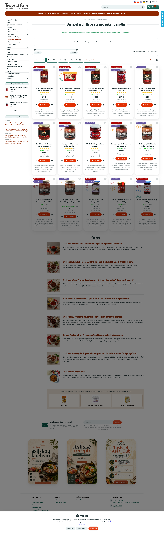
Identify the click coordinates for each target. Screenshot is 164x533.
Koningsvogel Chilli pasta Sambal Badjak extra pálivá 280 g (70, 202)
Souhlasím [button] (93, 528)
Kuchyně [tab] (88, 42)
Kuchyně (64, 13)
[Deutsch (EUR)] (143, 2)
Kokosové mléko (12, 62)
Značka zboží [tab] (76, 42)
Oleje (8, 52)
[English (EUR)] (140, 2)
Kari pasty (11, 34)
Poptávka (57, 500)
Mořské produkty (12, 69)
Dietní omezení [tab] (115, 42)
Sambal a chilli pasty (14, 39)
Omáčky (9, 27)
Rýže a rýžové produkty (14, 25)
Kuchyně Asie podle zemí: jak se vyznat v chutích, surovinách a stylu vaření (17, 123)
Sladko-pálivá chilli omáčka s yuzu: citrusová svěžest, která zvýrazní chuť (96, 298)
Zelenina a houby (12, 64)
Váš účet (154, 2)
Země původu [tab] (100, 42)
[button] (157, 7)
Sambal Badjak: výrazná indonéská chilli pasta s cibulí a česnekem (93, 335)
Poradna (57, 497)
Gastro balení (11, 76)
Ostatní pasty (12, 44)
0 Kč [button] (153, 7)
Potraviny (41, 13)
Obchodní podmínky (37, 500)
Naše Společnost (82, 497)
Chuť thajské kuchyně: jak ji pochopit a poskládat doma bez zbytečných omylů (16, 130)
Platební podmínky (37, 502)
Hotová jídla (10, 59)
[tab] (150, 60)
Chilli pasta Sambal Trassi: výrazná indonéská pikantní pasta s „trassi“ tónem (98, 262)
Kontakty (78, 500)
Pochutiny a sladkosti (13, 73)
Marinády (9, 57)
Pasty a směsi (11, 29)
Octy (8, 50)
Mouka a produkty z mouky (15, 54)
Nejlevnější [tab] (51, 60)
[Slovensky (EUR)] (138, 2)
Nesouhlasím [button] (82, 528)
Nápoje (9, 71)
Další (16, 110)
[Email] (147, 2)
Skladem (153, 51)
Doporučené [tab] (40, 60)
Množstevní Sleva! (140, 51)
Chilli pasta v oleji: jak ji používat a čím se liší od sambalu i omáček (92, 316)
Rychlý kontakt (117, 506)
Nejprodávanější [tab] (76, 60)
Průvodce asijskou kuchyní (116, 13)
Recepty (85, 13)
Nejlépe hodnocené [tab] (92, 60)
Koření (9, 47)
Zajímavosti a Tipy (98, 13)
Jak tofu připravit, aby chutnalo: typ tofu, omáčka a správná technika (16, 142)
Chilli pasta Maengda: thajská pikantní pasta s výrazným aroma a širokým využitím (100, 353)
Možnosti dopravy (37, 505)
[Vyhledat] (143, 7)
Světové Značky (76, 13)
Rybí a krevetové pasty (15, 37)
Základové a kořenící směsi (16, 32)
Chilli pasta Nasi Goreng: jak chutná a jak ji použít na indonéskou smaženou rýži (98, 280)
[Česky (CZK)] (135, 2)
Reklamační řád (36, 507)
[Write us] (111, 505)
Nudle (8, 22)
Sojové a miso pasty (14, 42)
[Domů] (16, 5)
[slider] (35, 50)
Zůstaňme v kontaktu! (60, 502)
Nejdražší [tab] (63, 60)
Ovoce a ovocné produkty (15, 66)
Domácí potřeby (53, 13)
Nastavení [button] (70, 528)
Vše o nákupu (36, 497)
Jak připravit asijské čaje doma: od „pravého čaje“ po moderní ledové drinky (17, 136)
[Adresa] (111, 500)
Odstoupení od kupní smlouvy (40, 510)
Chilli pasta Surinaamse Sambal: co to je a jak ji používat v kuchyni (92, 243)
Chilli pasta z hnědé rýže (73, 371)
